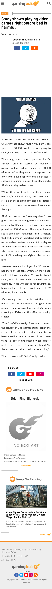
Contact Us (5, 556)
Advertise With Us (8, 560)
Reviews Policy (35, 550)
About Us (16, 556)
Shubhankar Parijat (31, 39)
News (5, 13)
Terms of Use (6, 550)
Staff (25, 556)
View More (26, 465)
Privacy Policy (20, 550)
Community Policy (8, 552)
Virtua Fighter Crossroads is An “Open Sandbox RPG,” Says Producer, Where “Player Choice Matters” (26, 515)
